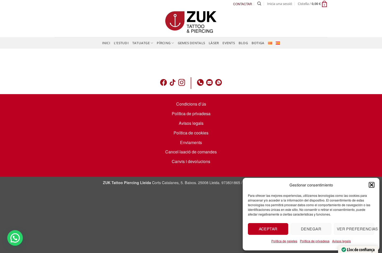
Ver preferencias (355, 228)
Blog (243, 43)
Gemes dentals (191, 43)
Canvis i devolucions (191, 161)
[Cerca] (259, 3)
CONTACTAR (242, 4)
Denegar (311, 228)
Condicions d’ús (191, 104)
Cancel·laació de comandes (191, 152)
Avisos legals (341, 241)
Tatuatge (141, 43)
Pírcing (163, 43)
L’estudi (121, 43)
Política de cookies (191, 133)
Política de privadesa (315, 241)
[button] (371, 184)
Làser (214, 43)
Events (228, 43)
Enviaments (191, 142)
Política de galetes (284, 241)
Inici (106, 43)
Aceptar (268, 228)
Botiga (258, 43)
